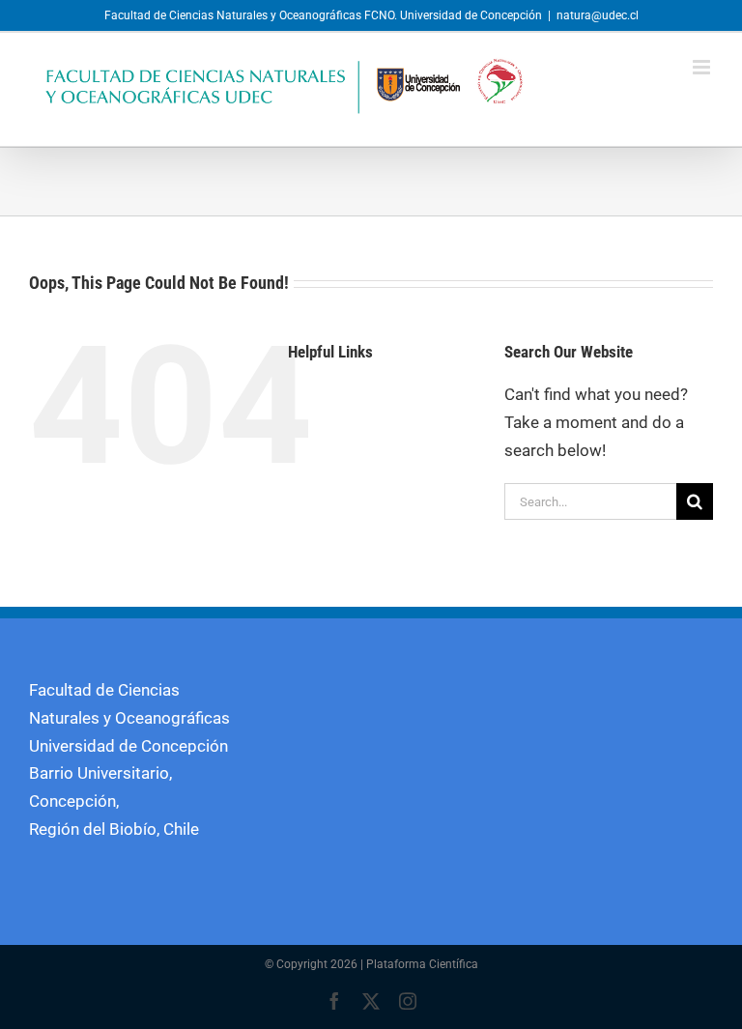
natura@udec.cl (597, 15)
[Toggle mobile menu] (703, 67)
